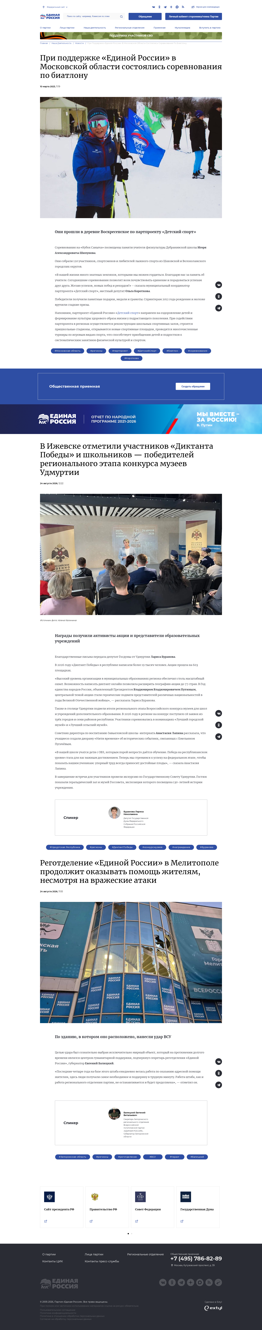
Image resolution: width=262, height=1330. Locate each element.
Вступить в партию (209, 27)
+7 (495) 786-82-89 (196, 1258)
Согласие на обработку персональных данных (65, 1319)
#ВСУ (153, 1156)
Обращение (145, 16)
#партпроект (120, 350)
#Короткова (131, 358)
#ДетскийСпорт (147, 350)
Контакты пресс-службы (102, 1261)
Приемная (160, 27)
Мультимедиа (182, 27)
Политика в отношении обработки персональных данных (72, 1316)
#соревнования (197, 350)
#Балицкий (197, 1156)
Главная (44, 43)
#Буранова (206, 847)
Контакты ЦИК (52, 1261)
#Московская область (67, 350)
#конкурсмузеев (152, 847)
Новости (79, 43)
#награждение (181, 847)
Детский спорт (127, 313)
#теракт (174, 1156)
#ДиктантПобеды (122, 847)
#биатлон (172, 350)
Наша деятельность (95, 27)
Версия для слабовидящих (208, 7)
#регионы (96, 350)
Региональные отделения (129, 27)
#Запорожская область (72, 1156)
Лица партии (67, 27)
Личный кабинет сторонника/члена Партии (193, 16)
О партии (45, 27)
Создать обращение (193, 386)
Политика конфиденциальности (58, 1313)
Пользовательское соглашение (57, 1310)
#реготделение (127, 1156)
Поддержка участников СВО (131, 35)
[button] (128, 1233)
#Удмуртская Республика (65, 847)
